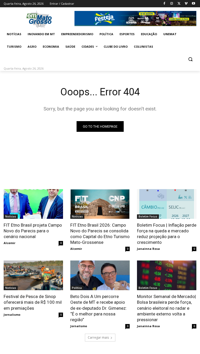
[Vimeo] (186, 4)
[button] (190, 59)
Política (77, 288)
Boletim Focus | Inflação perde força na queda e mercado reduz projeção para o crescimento (166, 233)
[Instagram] (172, 4)
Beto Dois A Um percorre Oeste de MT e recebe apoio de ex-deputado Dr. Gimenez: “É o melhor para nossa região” (98, 308)
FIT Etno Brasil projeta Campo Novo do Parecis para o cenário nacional (33, 230)
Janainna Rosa (148, 249)
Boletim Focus (148, 216)
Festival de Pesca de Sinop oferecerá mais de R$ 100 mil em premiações (33, 302)
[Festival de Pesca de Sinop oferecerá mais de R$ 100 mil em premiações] (33, 275)
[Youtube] (193, 4)
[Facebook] (164, 4)
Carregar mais (98, 337)
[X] (179, 4)
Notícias (10, 216)
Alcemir (9, 243)
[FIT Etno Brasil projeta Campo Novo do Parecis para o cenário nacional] (33, 204)
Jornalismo (12, 314)
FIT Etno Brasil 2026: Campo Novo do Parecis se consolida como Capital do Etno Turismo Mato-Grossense (100, 233)
